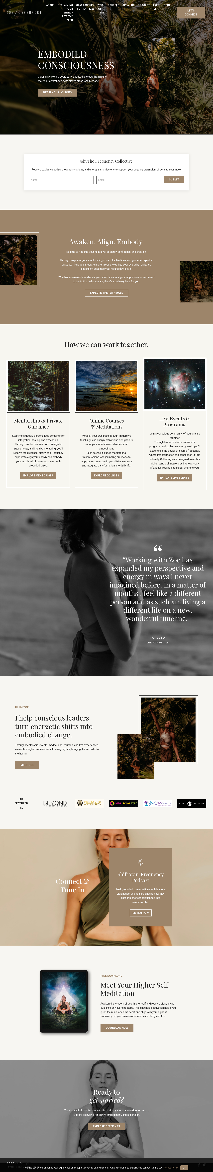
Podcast (144, 5)
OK (184, 1167)
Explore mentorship (38, 475)
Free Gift (156, 7)
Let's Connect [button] (191, 12)
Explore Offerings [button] (106, 1126)
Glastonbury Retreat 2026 (85, 7)
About (50, 5)
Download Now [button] (117, 1027)
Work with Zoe (101, 9)
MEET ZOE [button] (27, 765)
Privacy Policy (171, 1167)
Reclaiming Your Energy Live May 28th (65, 12)
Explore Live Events (174, 477)
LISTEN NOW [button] (140, 912)
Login (166, 5)
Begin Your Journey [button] (57, 92)
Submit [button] (174, 179)
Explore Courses (106, 475)
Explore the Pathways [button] (106, 292)
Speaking (128, 5)
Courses (113, 5)
